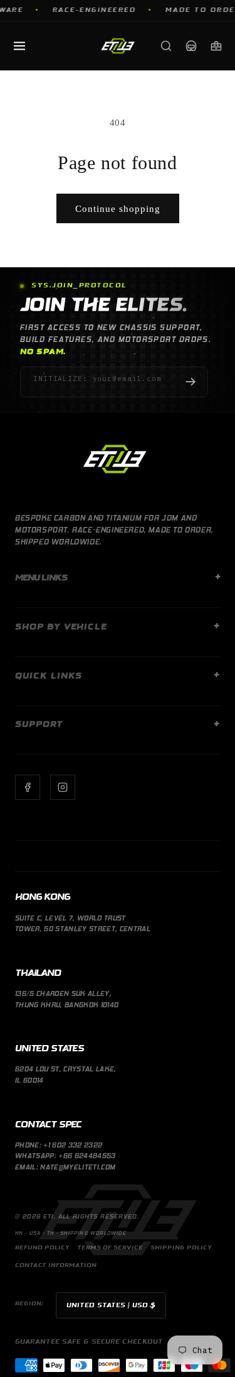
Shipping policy (181, 1248)
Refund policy (42, 1248)
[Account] (191, 46)
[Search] (166, 46)
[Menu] (19, 46)
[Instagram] (62, 787)
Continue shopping (117, 209)
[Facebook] (27, 787)
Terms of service (110, 1248)
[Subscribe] (190, 382)
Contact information (56, 1265)
